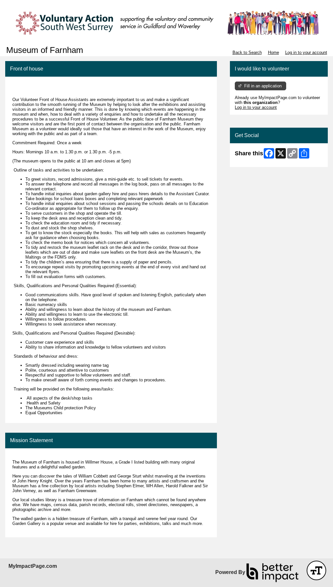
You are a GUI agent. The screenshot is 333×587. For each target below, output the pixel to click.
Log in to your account (306, 52)
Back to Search (247, 52)
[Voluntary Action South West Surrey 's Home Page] (166, 23)
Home (273, 52)
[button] (316, 570)
